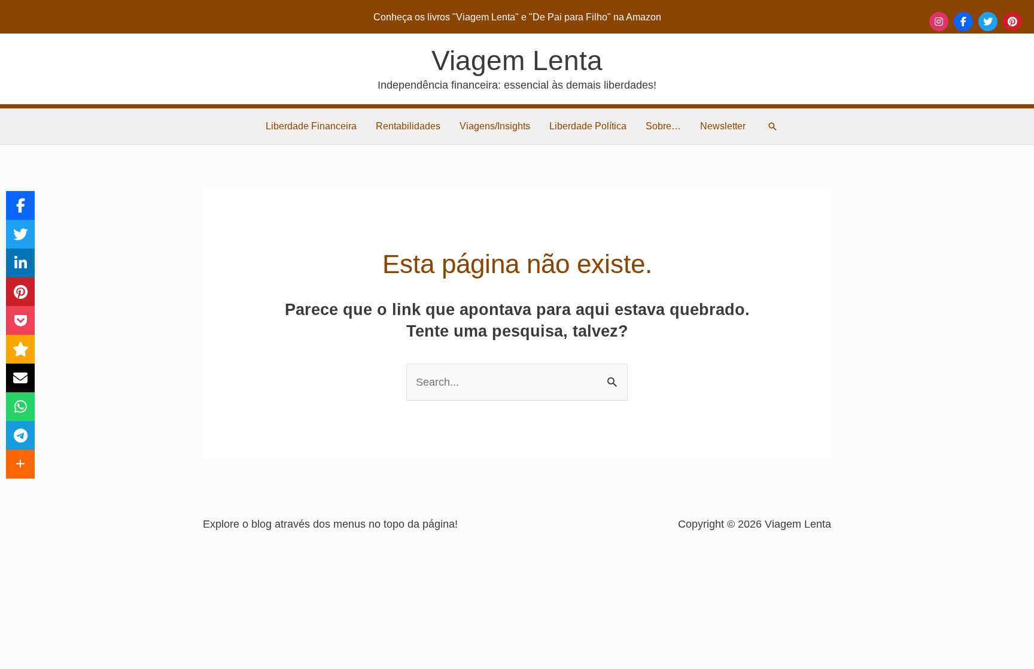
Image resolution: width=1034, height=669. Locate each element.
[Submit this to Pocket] (20, 320)
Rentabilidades (408, 126)
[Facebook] (963, 21)
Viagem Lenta (517, 60)
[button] (772, 126)
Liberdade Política (588, 126)
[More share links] (20, 464)
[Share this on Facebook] (20, 205)
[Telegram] (20, 435)
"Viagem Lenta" (486, 16)
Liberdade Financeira (311, 126)
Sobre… (663, 126)
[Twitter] (987, 21)
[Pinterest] (1012, 21)
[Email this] (20, 378)
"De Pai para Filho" (571, 16)
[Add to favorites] (20, 349)
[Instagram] (938, 21)
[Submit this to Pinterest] (20, 291)
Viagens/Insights (495, 126)
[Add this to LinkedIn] (20, 263)
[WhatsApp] (20, 406)
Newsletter (723, 126)
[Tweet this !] (20, 234)
